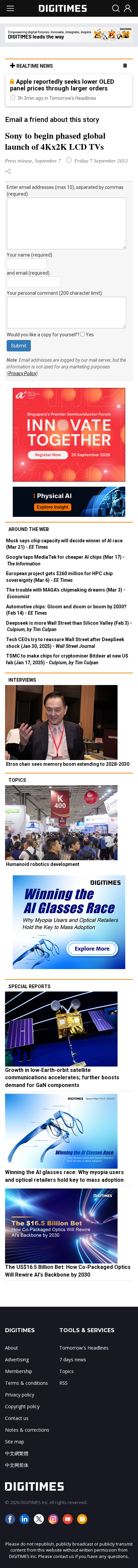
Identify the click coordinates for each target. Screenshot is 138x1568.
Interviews (22, 680)
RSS (63, 1383)
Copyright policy (22, 1406)
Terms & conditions (26, 1383)
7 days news (72, 1359)
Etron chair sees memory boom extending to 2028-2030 (67, 764)
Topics (17, 780)
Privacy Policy (22, 373)
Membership (18, 1371)
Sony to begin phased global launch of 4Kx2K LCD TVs (55, 141)
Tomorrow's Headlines (84, 1348)
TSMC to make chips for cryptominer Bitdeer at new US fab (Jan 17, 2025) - (67, 659)
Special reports (29, 986)
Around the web (28, 529)
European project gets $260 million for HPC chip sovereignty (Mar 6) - (59, 577)
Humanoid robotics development (42, 864)
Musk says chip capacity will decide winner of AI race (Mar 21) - (64, 544)
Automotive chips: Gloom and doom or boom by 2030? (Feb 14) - (66, 610)
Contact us (16, 1418)
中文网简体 (16, 1465)
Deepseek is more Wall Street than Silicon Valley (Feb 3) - (69, 626)
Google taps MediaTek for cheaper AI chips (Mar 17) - (65, 560)
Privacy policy (19, 1394)
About (11, 1348)
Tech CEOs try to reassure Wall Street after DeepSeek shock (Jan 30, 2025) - (65, 643)
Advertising (17, 1359)
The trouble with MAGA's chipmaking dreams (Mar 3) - (65, 593)
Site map (14, 1441)
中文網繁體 (16, 1453)
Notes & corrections (27, 1430)
